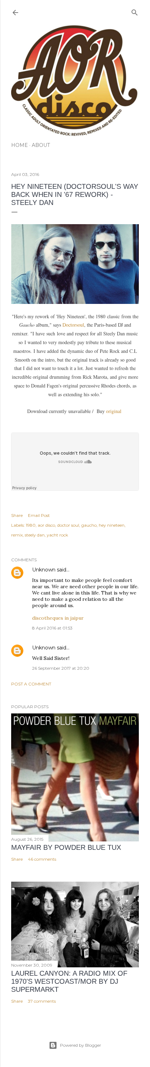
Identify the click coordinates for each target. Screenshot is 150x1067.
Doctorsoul (73, 324)
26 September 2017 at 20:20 (60, 668)
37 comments (42, 1001)
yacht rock (57, 535)
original (114, 411)
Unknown (43, 570)
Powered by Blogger (80, 1045)
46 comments (42, 859)
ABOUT (41, 145)
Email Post (39, 515)
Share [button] (17, 515)
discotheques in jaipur (58, 618)
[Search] (134, 11)
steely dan (35, 535)
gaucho (89, 525)
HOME (19, 145)
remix (17, 535)
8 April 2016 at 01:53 (52, 628)
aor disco (46, 525)
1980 (31, 525)
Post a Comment (31, 684)
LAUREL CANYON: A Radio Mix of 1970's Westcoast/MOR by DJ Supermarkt (69, 981)
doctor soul (68, 525)
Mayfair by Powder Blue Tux (66, 847)
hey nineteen (112, 525)
